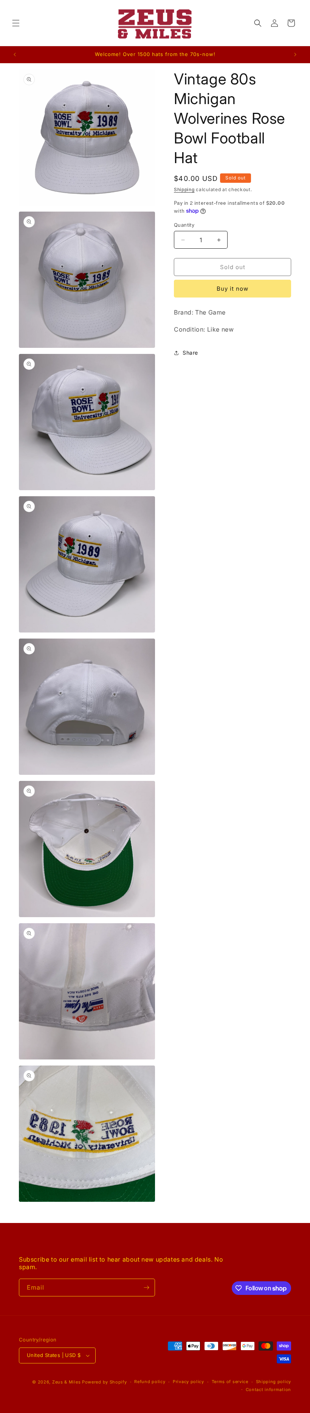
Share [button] (190, 352)
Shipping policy (273, 1381)
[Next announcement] (295, 54)
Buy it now (232, 288)
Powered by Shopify (104, 1382)
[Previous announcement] (14, 54)
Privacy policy (188, 1381)
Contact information (268, 1389)
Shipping (184, 189)
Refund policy (149, 1381)
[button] (16, 23)
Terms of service (230, 1381)
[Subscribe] (146, 1287)
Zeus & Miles (66, 1382)
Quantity (184, 225)
